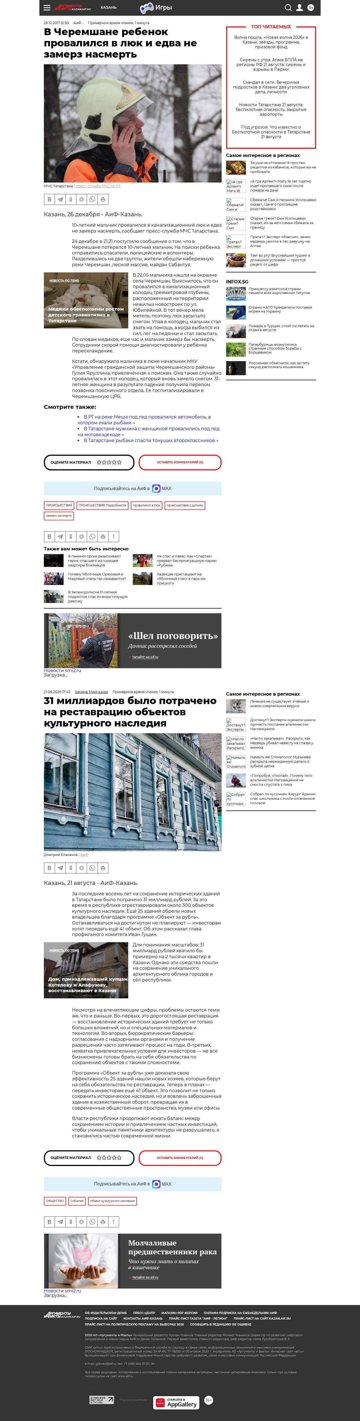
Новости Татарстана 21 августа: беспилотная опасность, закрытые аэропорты (271, 110)
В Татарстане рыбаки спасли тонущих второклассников (149, 440)
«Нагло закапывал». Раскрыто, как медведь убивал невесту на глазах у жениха (281, 743)
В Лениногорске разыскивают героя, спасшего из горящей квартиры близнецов (94, 560)
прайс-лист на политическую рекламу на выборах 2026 (134, 1324)
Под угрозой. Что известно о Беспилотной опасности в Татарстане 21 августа (271, 132)
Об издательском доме (106, 1313)
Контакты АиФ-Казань (143, 1318)
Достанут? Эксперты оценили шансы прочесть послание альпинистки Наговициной (283, 724)
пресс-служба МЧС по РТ (98, 186)
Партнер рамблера (133, 1400)
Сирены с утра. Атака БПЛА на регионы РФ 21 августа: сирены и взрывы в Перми (271, 65)
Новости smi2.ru (62, 670)
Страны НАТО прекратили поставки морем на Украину (280, 309)
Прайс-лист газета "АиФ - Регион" (198, 1318)
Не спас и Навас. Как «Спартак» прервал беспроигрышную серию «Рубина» (187, 560)
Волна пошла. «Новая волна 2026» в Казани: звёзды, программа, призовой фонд (271, 42)
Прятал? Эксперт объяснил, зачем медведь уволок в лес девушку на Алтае (280, 241)
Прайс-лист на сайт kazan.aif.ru (262, 1318)
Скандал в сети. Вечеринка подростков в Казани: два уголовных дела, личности (271, 87)
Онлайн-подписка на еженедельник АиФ (240, 1313)
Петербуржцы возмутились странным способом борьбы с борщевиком (275, 348)
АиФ (84, 855)
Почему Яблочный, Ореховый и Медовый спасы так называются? (97, 576)
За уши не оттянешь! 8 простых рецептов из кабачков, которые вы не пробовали (283, 167)
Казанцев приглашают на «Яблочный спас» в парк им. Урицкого (181, 578)
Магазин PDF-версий (179, 1313)
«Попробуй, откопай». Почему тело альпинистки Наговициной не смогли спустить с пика (281, 780)
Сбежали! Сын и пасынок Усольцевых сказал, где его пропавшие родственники (283, 204)
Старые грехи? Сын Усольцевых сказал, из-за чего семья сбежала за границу (281, 222)
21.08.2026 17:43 (57, 692)
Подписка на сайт (101, 1318)
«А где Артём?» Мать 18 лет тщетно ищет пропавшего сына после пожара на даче (280, 185)
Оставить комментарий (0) (180, 462)
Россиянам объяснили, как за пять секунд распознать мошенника (279, 365)
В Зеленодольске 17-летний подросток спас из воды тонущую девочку (98, 596)
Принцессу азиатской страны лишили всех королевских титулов (279, 291)
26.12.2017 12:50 (56, 23)
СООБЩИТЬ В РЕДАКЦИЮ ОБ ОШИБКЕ (220, 1324)
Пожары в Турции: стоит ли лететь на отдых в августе (281, 328)
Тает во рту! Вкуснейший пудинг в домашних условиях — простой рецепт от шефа (280, 260)
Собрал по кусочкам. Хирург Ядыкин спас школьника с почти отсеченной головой (283, 798)
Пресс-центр (144, 1313)
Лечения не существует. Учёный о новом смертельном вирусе (279, 703)
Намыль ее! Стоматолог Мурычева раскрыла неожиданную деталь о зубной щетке (280, 761)
